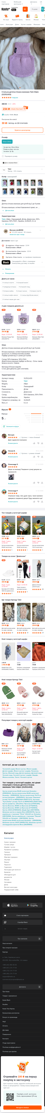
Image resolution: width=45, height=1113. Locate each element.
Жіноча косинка (8, 777)
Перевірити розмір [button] (11, 156)
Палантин (34, 771)
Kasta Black (6, 1000)
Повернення (7, 1034)
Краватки (7, 872)
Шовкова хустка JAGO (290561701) (15, 822)
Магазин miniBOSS (16, 230)
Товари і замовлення (10, 996)
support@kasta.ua (9, 976)
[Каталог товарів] (25, 9)
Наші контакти (7, 943)
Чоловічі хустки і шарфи (22, 775)
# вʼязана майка (8, 291)
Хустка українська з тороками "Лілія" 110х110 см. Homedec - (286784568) (22, 814)
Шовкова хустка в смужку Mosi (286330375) (19, 812)
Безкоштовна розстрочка (11, 1013)
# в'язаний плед (24, 287)
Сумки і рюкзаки (9, 842)
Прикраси (7, 854)
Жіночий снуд (13, 773)
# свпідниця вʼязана (9, 287)
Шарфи (35, 775)
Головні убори (9, 844)
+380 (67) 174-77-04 (10, 968)
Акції (4, 1021)
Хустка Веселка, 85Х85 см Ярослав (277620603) (20, 808)
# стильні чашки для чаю (11, 299)
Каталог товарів (22, 929)
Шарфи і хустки (9, 847)
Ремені (6, 862)
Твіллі (17, 777)
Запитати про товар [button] (17, 234)
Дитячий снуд (36, 773)
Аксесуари (9, 838)
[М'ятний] (19, 183)
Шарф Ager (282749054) (30, 810)
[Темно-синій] (26, 192)
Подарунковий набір (11, 890)
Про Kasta (6, 991)
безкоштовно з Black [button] (13, 247)
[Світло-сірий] (40, 183)
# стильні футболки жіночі (29, 295)
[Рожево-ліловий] (26, 183)
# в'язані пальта (21, 291)
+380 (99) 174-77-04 (10, 973)
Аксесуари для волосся (12, 869)
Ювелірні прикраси (10, 857)
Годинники (8, 867)
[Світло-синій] (5, 192)
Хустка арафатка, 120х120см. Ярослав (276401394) (21, 803)
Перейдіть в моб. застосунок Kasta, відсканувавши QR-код (27, 1095)
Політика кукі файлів (9, 1051)
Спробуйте (14, 7)
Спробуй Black (23, 922)
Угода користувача (9, 1043)
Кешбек (5, 1004)
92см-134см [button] (7, 141)
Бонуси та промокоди (10, 1017)
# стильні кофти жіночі (10, 295)
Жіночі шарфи (31, 769)
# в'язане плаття (35, 291)
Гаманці (7, 852)
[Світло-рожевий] (33, 183)
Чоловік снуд (7, 775)
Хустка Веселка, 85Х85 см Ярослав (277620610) (20, 806)
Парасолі (7, 864)
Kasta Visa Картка (9, 1009)
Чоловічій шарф (9, 769)
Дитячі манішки (25, 773)
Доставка (6, 1030)
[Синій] (12, 192)
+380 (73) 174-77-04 (10, 970)
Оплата (5, 1026)
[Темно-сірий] (19, 192)
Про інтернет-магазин (10, 948)
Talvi (3, 219)
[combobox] (35, 9)
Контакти (6, 1038)
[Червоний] (12, 183)
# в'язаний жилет (22, 282)
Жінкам (6, 880)
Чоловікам (7, 882)
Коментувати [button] (13, 443)
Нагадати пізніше (22, 1107)
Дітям (6, 885)
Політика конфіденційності (12, 1047)
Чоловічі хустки (26, 777)
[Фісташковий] (33, 192)
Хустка (5, 773)
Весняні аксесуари (10, 887)
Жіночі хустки (20, 769)
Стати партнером (5, 3)
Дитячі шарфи (8, 771)
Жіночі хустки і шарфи (22, 771)
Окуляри (7, 859)
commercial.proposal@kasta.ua (13, 979)
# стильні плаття (8, 282)
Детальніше (9, 210)
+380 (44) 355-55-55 (10, 965)
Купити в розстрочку (22, 130)
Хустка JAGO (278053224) (12, 810)
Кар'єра (5, 952)
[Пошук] (42, 9)
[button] (11, 426)
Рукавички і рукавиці (11, 849)
